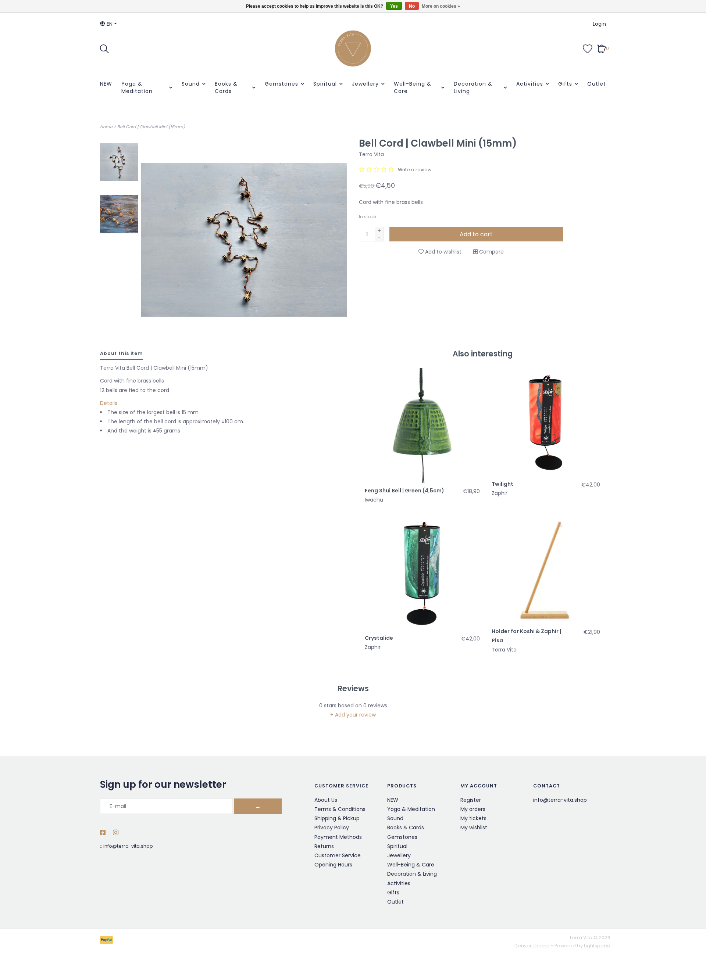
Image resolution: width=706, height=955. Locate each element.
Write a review (414, 169)
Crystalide (379, 638)
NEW (106, 83)
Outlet (596, 83)
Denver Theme (532, 946)
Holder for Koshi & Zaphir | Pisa (526, 636)
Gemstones (281, 83)
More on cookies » (441, 6)
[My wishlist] (587, 48)
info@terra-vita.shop (128, 846)
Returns (324, 846)
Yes (394, 6)
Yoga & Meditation (137, 87)
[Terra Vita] (353, 48)
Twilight (502, 484)
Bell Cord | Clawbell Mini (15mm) (151, 127)
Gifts (565, 83)
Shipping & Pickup (337, 818)
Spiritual (325, 83)
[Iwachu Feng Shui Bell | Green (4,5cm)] (422, 425)
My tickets (473, 818)
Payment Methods (338, 837)
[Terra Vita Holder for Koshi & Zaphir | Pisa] (546, 570)
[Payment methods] (107, 941)
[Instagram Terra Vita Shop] (115, 833)
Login (599, 24)
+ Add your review (353, 714)
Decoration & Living (473, 87)
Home (106, 127)
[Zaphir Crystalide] (422, 573)
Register (470, 800)
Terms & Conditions (340, 809)
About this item (121, 353)
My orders (472, 809)
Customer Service (337, 855)
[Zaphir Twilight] (546, 422)
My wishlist (473, 827)
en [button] (109, 24)
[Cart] (601, 48)
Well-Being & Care (412, 87)
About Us (325, 800)
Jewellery (365, 83)
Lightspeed (597, 946)
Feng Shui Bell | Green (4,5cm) (404, 490)
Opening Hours (333, 864)
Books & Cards (226, 87)
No (412, 6)
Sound (191, 83)
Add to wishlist (442, 251)
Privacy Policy (331, 827)
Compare (491, 251)
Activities (529, 83)
